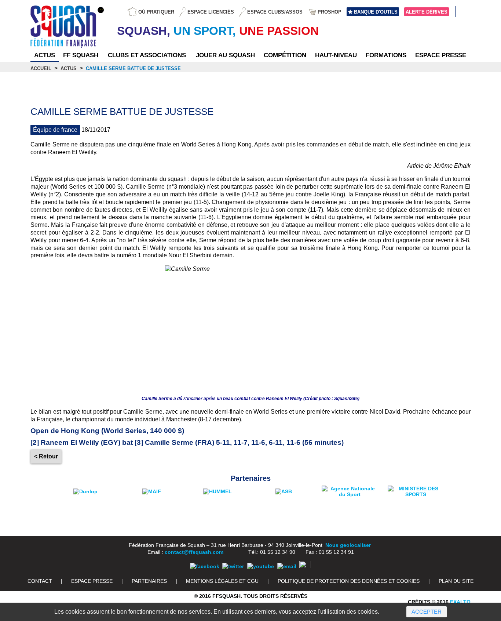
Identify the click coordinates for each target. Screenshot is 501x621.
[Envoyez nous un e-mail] (286, 566)
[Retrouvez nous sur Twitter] (233, 566)
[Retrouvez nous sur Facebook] (204, 566)
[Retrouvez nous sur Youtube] (260, 566)
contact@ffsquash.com (194, 552)
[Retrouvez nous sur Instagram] (305, 566)
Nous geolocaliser (348, 545)
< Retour (46, 456)
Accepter (427, 612)
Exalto (460, 602)
